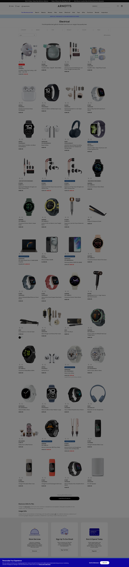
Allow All (105, 562)
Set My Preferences (94, 562)
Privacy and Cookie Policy (45, 564)
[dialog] (64, 562)
